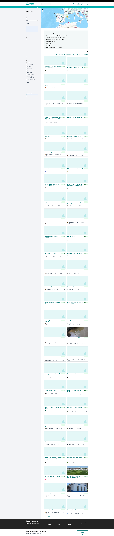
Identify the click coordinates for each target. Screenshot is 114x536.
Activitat (69, 522)
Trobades (69, 524)
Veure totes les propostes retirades (49, 516)
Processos (31, 7)
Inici (48, 522)
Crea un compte (60, 522)
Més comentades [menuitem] (74, 54)
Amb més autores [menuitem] (86, 54)
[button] (27, 23)
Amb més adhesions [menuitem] (68, 54)
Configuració (82, 534)
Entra (59, 524)
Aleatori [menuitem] (57, 54)
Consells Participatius (51, 525)
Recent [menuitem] (60, 54)
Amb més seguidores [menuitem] (80, 54)
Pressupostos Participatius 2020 (40, 7)
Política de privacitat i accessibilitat (82, 523)
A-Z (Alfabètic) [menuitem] (63, 54)
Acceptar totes (82, 530)
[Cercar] (50, 4)
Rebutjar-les (82, 532)
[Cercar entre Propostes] (37, 20)
